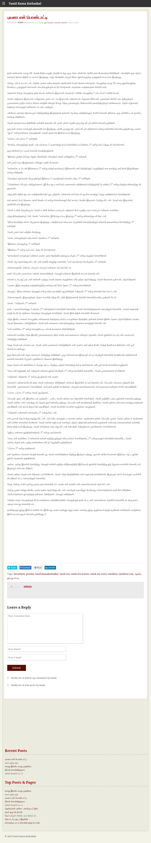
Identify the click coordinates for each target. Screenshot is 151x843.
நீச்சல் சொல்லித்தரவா (15, 769)
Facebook (25, 568)
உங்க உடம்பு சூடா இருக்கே (16, 819)
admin (20, 22)
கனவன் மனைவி (61, 22)
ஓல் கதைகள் (49, 22)
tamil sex (64, 574)
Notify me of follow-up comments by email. (34, 677)
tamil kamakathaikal (46, 574)
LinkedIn (51, 568)
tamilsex (112, 574)
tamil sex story (98, 574)
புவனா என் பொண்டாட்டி (16, 759)
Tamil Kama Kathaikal (25, 3)
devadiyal (19, 574)
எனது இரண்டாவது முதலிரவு (18, 766)
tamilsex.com (126, 574)
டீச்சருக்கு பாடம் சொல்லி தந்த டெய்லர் (22, 822)
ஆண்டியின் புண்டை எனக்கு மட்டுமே (21, 808)
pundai (30, 574)
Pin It (38, 568)
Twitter (13, 568)
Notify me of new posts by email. (28, 685)
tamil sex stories (80, 574)
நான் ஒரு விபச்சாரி (13, 812)
